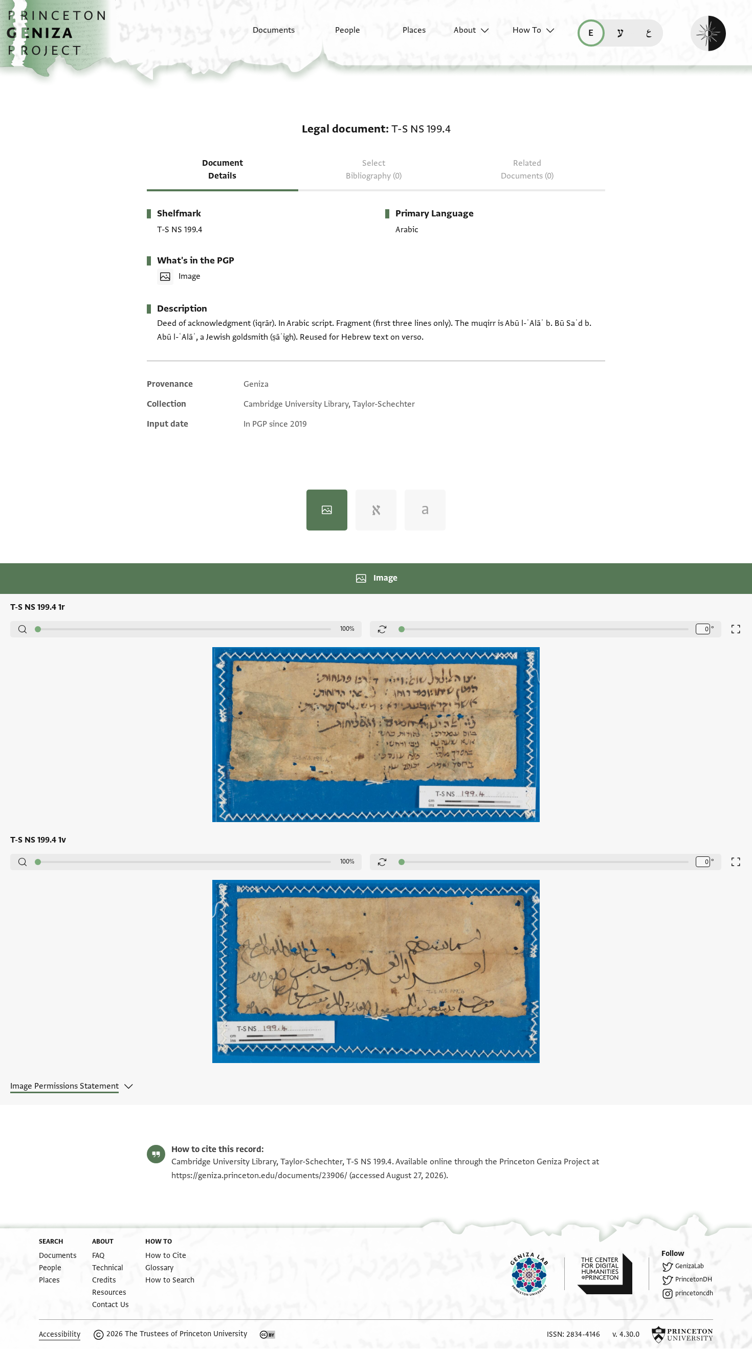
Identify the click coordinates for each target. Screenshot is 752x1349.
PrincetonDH (693, 1279)
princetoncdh (694, 1293)
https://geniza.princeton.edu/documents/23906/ (259, 1175)
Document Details (222, 169)
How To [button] (527, 30)
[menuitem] (265, 35)
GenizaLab (689, 1266)
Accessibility (59, 1334)
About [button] (465, 30)
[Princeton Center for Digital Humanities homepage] (613, 1274)
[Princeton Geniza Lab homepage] (538, 1274)
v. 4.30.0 (625, 1334)
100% (347, 629)
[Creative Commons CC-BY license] (267, 1335)
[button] (59, 38)
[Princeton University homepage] (682, 1334)
